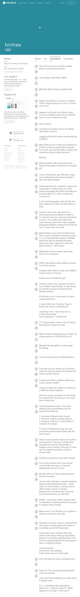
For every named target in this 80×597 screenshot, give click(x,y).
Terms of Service (21, 168)
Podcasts (21, 157)
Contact (6, 160)
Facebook (21, 160)
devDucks (7, 157)
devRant (7, 166)
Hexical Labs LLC (21, 166)
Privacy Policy (9, 168)
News (6, 151)
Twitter (20, 162)
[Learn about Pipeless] (16, 103)
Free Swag (7, 155)
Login (62, 3)
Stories (32, 3)
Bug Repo (21, 153)
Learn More (10, 122)
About (6, 148)
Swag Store (8, 153)
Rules (20, 148)
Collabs (40, 3)
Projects (21, 151)
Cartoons (21, 155)
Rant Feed (23, 3)
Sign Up (71, 3)
